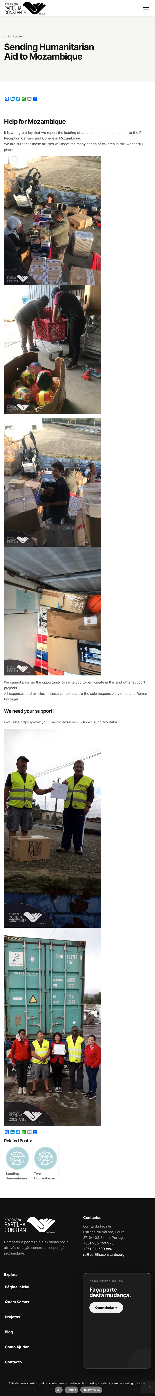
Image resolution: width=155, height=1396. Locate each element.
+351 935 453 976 (98, 1243)
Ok (59, 1389)
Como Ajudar (17, 1347)
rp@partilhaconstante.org (103, 1254)
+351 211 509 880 (97, 1249)
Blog (9, 1332)
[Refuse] (150, 1387)
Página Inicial (17, 1287)
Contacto (13, 1362)
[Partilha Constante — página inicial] (25, 8)
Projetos (12, 1317)
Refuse (71, 1389)
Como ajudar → (106, 1307)
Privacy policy (91, 1389)
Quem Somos (17, 1302)
